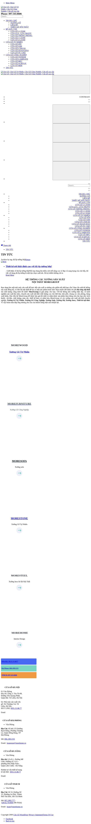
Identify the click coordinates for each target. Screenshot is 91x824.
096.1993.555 (9, 739)
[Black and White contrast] (89, 101)
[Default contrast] (89, 99)
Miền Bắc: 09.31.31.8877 (10, 661)
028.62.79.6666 (7, 803)
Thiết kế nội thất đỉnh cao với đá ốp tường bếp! (29, 266)
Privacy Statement (36, 815)
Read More (10, 275)
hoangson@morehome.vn (16, 743)
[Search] (89, 183)
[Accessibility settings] (71, 84)
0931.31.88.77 (16, 708)
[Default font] (71, 170)
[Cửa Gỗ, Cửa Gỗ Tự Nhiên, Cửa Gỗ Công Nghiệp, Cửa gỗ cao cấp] (10, 11)
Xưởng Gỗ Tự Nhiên (19, 352)
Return (27, 260)
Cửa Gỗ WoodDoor (20, 815)
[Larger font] (71, 113)
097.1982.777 (9, 800)
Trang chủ (7, 245)
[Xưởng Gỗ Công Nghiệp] (19, 395)
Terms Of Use (48, 815)
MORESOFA (19, 460)
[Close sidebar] (89, 190)
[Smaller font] (71, 132)
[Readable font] (71, 151)
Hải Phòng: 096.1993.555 (10, 668)
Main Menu (10, 3)
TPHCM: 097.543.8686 (9, 675)
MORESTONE (19, 518)
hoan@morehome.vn (15, 807)
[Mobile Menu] (89, 188)
